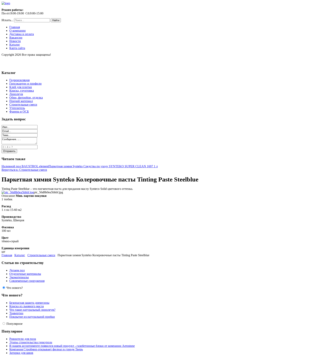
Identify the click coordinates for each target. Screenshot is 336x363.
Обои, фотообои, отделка (26, 97)
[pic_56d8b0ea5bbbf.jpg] (18, 192)
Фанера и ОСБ (19, 111)
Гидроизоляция (19, 80)
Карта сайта (17, 48)
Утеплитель (17, 108)
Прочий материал (21, 101)
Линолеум (16, 94)
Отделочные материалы (25, 273)
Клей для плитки (20, 87)
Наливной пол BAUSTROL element (25, 166)
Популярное (14, 323)
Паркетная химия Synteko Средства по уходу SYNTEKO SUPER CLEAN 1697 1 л (103, 166)
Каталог (14, 44)
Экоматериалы (19, 277)
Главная (14, 27)
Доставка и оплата (21, 34)
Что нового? (14, 287)
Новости (15, 41)
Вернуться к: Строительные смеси (24, 169)
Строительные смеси (23, 104)
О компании (17, 30)
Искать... (7, 20)
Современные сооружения (27, 280)
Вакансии (15, 37)
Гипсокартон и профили (25, 83)
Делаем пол (17, 270)
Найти (55, 20)
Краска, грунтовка (21, 90)
